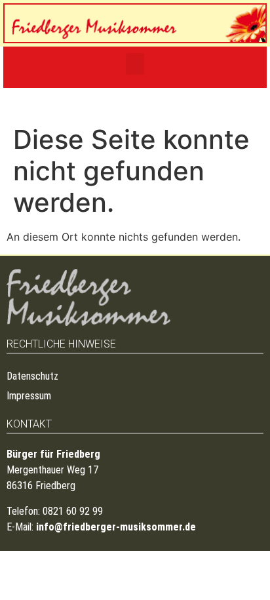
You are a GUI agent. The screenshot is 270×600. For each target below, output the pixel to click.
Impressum (29, 396)
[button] (135, 64)
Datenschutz (32, 376)
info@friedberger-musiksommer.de (116, 527)
